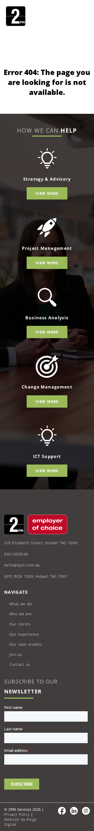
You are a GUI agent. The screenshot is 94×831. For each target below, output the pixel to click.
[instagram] (86, 813)
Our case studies (25, 644)
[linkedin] (74, 813)
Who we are (20, 613)
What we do (20, 603)
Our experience (24, 634)
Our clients (20, 624)
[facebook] (62, 813)
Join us (15, 654)
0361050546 (16, 554)
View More (47, 193)
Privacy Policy (17, 814)
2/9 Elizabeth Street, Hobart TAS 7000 (41, 542)
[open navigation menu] (82, 16)
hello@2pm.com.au (22, 565)
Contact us (19, 664)
